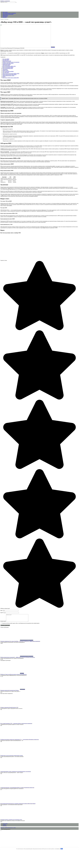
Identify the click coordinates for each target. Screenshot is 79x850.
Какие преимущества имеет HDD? (9, 74)
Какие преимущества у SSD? (8, 75)
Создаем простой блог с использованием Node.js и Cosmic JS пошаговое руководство (17, 787)
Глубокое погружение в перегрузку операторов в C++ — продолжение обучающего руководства (19, 739)
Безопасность (5, 15)
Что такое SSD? (6, 60)
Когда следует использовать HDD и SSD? (11, 73)
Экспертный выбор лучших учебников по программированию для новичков (15, 771)
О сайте (4, 824)
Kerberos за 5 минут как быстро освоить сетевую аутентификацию (13, 674)
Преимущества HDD (7, 61)
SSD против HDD (6, 65)
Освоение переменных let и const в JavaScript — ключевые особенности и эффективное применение (20, 641)
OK (61, 848)
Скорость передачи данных (8, 63)
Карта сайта (5, 823)
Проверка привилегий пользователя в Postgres (9, 690)
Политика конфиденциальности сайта (8, 827)
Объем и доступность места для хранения (11, 62)
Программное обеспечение (8, 14)
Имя (1, 610)
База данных (5, 12)
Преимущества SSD (7, 64)
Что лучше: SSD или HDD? (8, 71)
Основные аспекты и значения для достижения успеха (11, 819)
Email (1, 612)
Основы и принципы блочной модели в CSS (9, 707)
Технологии (5, 16)
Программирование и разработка (9, 13)
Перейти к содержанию (5, 0)
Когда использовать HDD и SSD (9, 66)
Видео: (4, 76)
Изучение (5, 17)
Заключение (5, 69)
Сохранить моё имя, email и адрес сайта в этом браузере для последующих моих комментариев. (21, 623)
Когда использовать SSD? (8, 68)
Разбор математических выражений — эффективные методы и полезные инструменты (17, 657)
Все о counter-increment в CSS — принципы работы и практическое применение (16, 723)
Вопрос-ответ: (5, 70)
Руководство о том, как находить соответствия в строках (11, 755)
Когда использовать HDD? (8, 67)
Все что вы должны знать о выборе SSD (11, 77)
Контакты (5, 825)
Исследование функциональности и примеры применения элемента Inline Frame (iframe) (17, 803)
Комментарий (3, 621)
